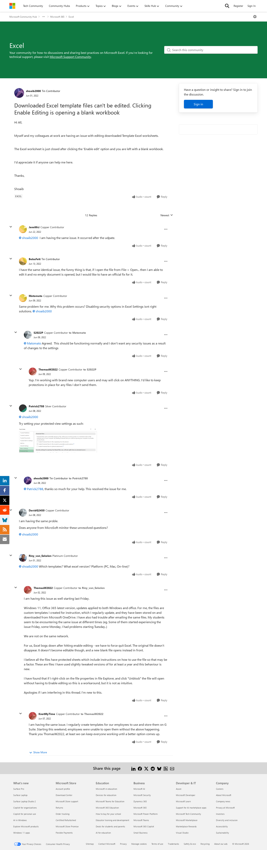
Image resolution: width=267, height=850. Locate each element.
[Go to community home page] (12, 6)
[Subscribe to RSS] (166, 768)
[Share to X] (146, 768)
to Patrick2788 (78, 478)
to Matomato (77, 332)
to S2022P (89, 369)
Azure (178, 788)
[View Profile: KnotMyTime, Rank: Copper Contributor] (33, 716)
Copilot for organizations (25, 807)
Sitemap (90, 843)
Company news (223, 801)
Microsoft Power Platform (146, 813)
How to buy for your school (108, 813)
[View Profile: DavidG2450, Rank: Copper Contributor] (23, 512)
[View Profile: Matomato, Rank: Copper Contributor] (23, 298)
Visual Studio (182, 832)
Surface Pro (18, 788)
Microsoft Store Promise (67, 826)
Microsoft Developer (185, 795)
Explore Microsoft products (26, 826)
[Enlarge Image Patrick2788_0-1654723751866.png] (58, 440)
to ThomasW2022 (92, 714)
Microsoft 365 (57, 16)
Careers (219, 788)
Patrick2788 (36, 406)
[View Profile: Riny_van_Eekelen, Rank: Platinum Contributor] (23, 558)
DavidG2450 (37, 510)
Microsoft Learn (183, 801)
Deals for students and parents (110, 826)
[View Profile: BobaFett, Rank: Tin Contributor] (23, 261)
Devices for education (106, 795)
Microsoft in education (106, 788)
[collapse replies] (10, 226)
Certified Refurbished (66, 820)
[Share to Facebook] (140, 768)
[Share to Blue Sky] (159, 768)
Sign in (198, 104)
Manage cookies (139, 843)
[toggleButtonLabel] (255, 16)
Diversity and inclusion (226, 820)
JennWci (34, 227)
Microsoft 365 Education (107, 807)
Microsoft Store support (67, 801)
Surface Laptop (20, 795)
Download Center (64, 795)
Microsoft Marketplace (186, 820)
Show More (40, 752)
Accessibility (222, 826)
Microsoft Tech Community (188, 813)
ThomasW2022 (48, 369)
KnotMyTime (47, 714)
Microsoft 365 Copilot (144, 826)
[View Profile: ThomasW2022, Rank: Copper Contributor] (33, 371)
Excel (71, 16)
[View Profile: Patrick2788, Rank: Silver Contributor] (23, 408)
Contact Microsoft (106, 843)
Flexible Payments (64, 832)
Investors (220, 813)
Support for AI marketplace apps (191, 807)
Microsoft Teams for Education (110, 801)
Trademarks (173, 843)
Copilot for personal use (24, 813)
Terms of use (157, 843)
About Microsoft (223, 795)
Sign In (251, 6)
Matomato (35, 296)
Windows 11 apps (21, 832)
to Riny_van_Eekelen (91, 588)
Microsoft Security (142, 795)
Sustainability (222, 832)
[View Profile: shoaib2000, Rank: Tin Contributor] (19, 93)
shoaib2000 (33, 91)
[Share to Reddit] (153, 768)
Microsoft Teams (141, 820)
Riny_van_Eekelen (40, 556)
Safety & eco (190, 843)
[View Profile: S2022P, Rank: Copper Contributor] (28, 335)
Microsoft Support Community (70, 57)
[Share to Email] (172, 768)
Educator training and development (112, 820)
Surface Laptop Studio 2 (24, 801)
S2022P (38, 332)
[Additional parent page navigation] (43, 16)
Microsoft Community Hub (23, 16)
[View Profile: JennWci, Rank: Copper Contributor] (23, 229)
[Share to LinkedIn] (133, 768)
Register (238, 6)
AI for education (103, 832)
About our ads (221, 843)
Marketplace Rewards (186, 826)
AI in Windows (20, 820)
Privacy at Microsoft (225, 807)
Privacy (123, 843)
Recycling (205, 843)
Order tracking (62, 813)
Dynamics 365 (140, 801)
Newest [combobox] (166, 215)
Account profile (63, 788)
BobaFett (34, 259)
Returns (59, 807)
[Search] (227, 6)
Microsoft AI (139, 788)
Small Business (141, 832)
